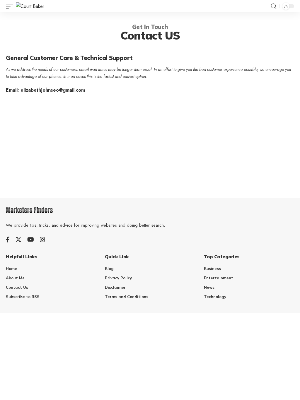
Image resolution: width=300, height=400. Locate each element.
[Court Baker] (30, 6)
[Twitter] (18, 240)
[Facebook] (8, 240)
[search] (274, 6)
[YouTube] (30, 240)
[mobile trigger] (11, 6)
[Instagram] (42, 240)
